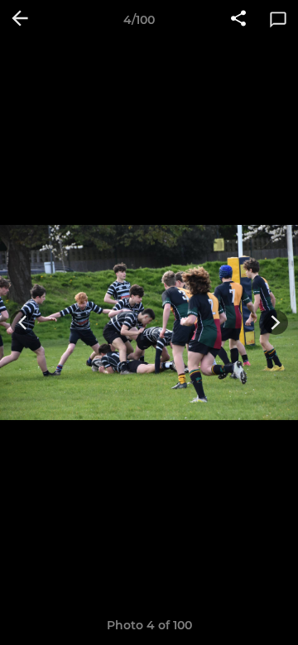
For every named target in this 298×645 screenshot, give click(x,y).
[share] (238, 19)
